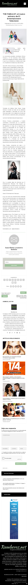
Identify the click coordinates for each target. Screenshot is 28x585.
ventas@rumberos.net (21, 570)
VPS (12, 579)
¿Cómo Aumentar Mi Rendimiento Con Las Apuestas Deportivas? (13, 479)
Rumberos (14, 23)
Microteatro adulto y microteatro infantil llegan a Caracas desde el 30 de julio (14, 378)
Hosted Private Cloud (17, 580)
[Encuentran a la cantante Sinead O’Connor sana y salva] (14, 348)
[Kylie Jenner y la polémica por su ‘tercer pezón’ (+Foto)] (14, 410)
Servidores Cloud (18, 579)
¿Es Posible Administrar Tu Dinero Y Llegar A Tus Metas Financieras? (14, 484)
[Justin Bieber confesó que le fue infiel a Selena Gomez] (14, 389)
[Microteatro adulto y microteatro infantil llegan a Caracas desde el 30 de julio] (14, 368)
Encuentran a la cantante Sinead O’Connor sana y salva (12, 357)
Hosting (9, 579)
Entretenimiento (10, 25)
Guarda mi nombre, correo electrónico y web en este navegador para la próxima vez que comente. (13, 453)
